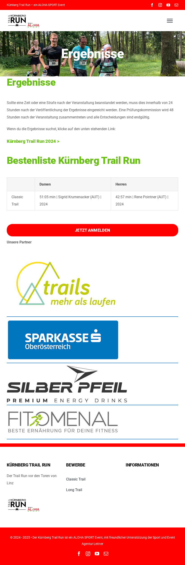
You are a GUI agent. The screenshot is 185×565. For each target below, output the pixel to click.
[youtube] (168, 5)
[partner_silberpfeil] (67, 367)
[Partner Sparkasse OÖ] (63, 321)
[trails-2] (63, 252)
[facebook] (152, 5)
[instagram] (160, 5)
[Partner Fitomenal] (63, 409)
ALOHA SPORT (47, 5)
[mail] (176, 5)
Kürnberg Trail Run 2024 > (33, 141)
